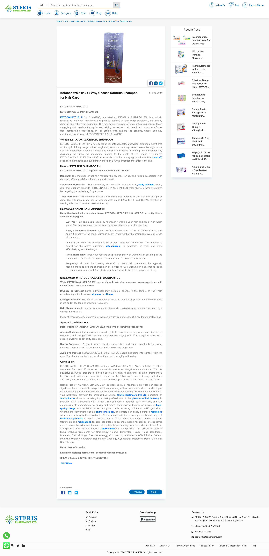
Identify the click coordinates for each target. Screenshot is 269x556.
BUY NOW (66, 463)
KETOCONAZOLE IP (71, 117)
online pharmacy (105, 411)
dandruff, (157, 157)
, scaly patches (145, 184)
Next (153, 492)
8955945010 (201, 526)
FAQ (254, 545)
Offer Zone (90, 525)
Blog (66, 21)
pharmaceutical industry (145, 398)
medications (85, 421)
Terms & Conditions (185, 545)
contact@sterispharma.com (208, 537)
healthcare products (71, 418)
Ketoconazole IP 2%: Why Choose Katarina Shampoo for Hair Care (101, 21)
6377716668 (214, 526)
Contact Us (165, 545)
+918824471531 (203, 531)
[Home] (18, 9)
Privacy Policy (207, 545)
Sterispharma (68, 398)
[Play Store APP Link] (148, 519)
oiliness (109, 294)
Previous (137, 492)
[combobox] (43, 5)
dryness (96, 294)
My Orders (90, 521)
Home (59, 21)
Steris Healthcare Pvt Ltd (131, 394)
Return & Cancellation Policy (233, 545)
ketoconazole (113, 246)
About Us (150, 545)
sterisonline (109, 428)
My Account (91, 517)
